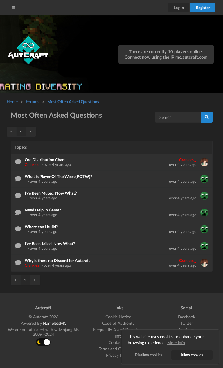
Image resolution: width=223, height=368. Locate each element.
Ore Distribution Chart (45, 159)
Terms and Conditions (118, 348)
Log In (179, 7)
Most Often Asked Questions (73, 101)
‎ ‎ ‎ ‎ (26, 181)
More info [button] (176, 342)
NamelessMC (54, 323)
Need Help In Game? (43, 209)
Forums (32, 101)
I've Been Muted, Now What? (51, 193)
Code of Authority (118, 323)
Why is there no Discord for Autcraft (57, 260)
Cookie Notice (118, 317)
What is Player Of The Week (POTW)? (58, 176)
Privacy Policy (118, 355)
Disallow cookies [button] (148, 355)
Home (12, 101)
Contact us (118, 342)
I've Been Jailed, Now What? (50, 243)
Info (118, 335)
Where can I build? (41, 226)
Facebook (186, 317)
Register (203, 7)
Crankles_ (33, 164)
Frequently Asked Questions (118, 329)
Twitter (186, 323)
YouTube (186, 329)
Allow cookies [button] (192, 355)
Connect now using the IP (166, 57)
